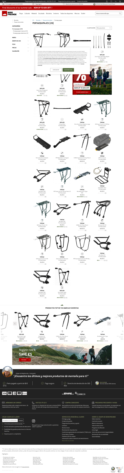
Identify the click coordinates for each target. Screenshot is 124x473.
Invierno (56, 13)
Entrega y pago (66, 419)
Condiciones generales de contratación (73, 432)
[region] (62, 60)
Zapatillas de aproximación (9, 464)
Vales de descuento (97, 425)
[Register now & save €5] (62, 354)
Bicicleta (49, 13)
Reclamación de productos (69, 430)
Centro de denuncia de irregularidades (102, 432)
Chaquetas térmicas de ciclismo (101, 464)
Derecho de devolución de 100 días (74, 4)
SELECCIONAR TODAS (68, 69)
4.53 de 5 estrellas (105, 4)
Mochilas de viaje (37, 460)
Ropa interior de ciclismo (99, 461)
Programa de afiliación (98, 428)
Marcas (77, 13)
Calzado (27, 13)
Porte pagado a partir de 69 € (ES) (14, 4)
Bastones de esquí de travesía (70, 464)
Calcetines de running (8, 462)
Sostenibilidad (96, 436)
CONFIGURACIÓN (56, 69)
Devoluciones (66, 428)
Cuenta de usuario (97, 421)
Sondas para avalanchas (69, 462)
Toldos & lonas (36, 461)
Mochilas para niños (38, 464)
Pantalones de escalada (69, 458)
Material (34, 13)
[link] (20, 20)
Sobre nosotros (96, 419)
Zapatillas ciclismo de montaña (100, 458)
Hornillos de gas (37, 462)
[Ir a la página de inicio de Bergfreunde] (10, 13)
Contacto (64, 425)
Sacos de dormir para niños (10, 460)
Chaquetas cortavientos (9, 461)
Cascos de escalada (68, 457)
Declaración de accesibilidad (100, 434)
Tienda (4, 1)
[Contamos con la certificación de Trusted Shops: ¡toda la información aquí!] (97, 383)
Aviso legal (95, 430)
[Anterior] (15, 323)
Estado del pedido (67, 421)
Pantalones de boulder (68, 460)
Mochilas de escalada (68, 461)
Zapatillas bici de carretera (99, 457)
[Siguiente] (109, 323)
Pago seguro (38, 4)
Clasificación (91, 28)
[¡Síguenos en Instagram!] (35, 421)
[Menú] (123, 467)
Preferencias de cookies (68, 436)
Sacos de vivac (36, 457)
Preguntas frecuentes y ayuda (70, 423)
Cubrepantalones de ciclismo (100, 462)
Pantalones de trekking (9, 457)
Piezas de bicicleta (47, 20)
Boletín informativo (97, 423)
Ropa (21, 13)
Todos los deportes (66, 13)
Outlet (83, 13)
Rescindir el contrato (68, 441)
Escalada (41, 13)
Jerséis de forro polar (8, 458)
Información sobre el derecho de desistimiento (75, 438)
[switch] (119, 471)
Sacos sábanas (36, 458)
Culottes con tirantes (98, 460)
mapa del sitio (25, 467)
